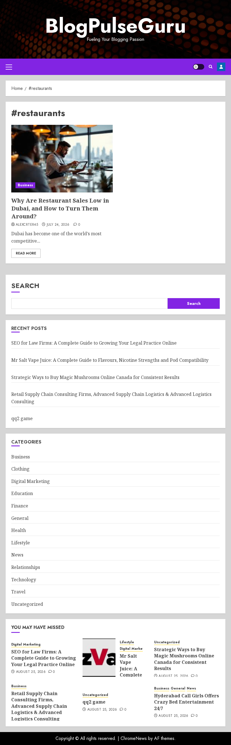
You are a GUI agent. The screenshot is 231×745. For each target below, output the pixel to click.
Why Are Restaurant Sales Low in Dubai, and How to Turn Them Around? (60, 208)
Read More (26, 253)
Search (25, 286)
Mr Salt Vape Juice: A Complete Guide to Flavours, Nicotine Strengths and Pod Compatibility (109, 360)
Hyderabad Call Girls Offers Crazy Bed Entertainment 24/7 (186, 702)
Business (25, 185)
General (19, 518)
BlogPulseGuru (115, 25)
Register (221, 67)
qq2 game (22, 418)
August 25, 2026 (31, 672)
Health (18, 530)
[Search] (210, 66)
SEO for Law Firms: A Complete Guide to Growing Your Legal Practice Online (94, 343)
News (17, 555)
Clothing (20, 469)
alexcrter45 (27, 225)
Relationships (25, 567)
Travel (18, 592)
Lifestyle (20, 543)
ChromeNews (134, 738)
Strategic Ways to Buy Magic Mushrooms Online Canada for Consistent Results (95, 377)
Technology (23, 580)
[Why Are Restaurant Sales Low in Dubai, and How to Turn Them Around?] (62, 158)
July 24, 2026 (58, 225)
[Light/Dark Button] (198, 67)
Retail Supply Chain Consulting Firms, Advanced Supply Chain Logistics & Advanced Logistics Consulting (39, 706)
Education (22, 493)
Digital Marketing (30, 481)
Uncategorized (27, 604)
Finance (19, 506)
